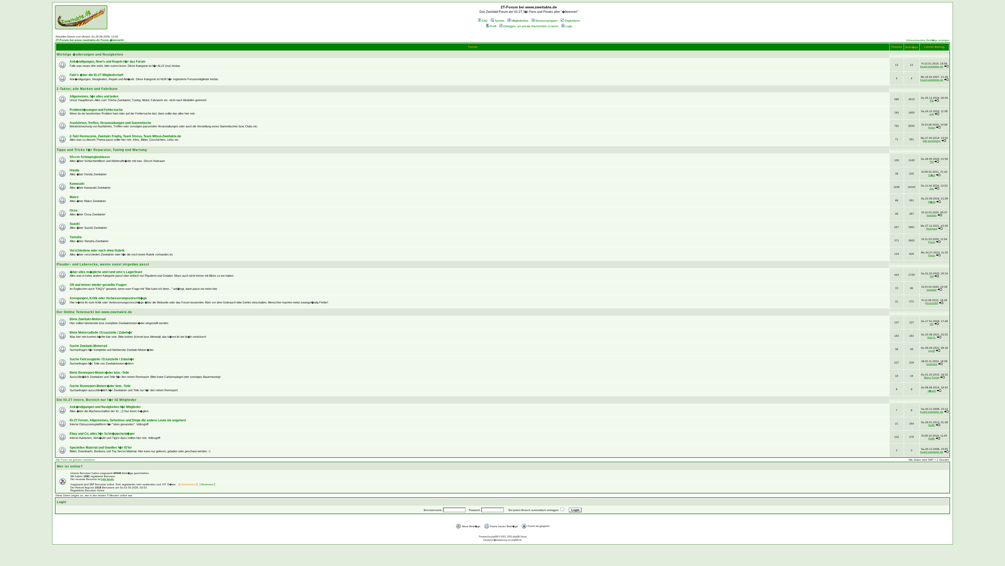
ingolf (931, 350)
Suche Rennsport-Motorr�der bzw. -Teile (100, 386)
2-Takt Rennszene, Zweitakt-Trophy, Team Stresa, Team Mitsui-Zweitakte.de (125, 136)
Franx (931, 127)
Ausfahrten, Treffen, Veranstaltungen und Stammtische (110, 123)
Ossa (73, 210)
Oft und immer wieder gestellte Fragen (98, 285)
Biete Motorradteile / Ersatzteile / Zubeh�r (101, 332)
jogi (932, 114)
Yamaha (76, 237)
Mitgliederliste (519, 20)
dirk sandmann (932, 140)
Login (568, 26)
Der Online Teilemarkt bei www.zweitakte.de (94, 312)
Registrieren (572, 20)
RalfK (931, 425)
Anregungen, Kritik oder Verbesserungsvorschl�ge (108, 298)
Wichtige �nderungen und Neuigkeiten (90, 54)
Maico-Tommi (931, 377)
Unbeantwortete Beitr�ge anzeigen (928, 40)
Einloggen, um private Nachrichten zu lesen (530, 26)
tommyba (931, 364)
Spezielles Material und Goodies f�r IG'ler (101, 447)
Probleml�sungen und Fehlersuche (96, 110)
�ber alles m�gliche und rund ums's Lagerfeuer (106, 272)
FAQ (485, 20)
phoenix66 (931, 303)
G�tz (931, 175)
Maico (74, 197)
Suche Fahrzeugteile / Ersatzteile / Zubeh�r (102, 359)
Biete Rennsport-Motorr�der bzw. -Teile (99, 372)
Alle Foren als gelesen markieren (75, 459)
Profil (493, 26)
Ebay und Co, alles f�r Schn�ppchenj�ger (102, 434)
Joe (931, 188)
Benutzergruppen (546, 20)
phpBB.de (516, 539)
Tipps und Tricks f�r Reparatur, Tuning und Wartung (102, 150)
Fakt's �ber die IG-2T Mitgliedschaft (96, 75)
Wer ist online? (70, 466)
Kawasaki (77, 184)
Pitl (932, 100)
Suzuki (75, 224)
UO (932, 324)
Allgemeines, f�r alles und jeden (94, 96)
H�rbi (931, 201)
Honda (74, 170)
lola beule (107, 479)
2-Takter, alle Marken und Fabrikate (87, 89)
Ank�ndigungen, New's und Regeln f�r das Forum (108, 61)
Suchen (499, 20)
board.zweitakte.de (931, 66)
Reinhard (931, 228)
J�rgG (932, 390)
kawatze (932, 215)
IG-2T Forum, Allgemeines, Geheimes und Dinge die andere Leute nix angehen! (128, 420)
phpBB (494, 536)
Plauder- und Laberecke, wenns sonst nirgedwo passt (103, 264)
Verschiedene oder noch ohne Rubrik (97, 250)
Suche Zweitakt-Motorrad (88, 346)
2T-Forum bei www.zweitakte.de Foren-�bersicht (89, 40)
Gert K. (931, 337)
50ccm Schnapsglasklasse (90, 157)
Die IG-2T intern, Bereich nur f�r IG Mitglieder (97, 400)
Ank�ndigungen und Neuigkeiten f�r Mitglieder (105, 407)
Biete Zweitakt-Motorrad (87, 319)
